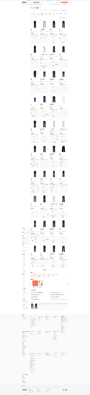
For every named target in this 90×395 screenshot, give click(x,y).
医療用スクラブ (24, 353)
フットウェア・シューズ (63, 353)
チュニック (31, 357)
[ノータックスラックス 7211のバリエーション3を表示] (53, 204)
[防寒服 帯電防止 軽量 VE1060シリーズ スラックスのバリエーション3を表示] (53, 129)
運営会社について (30, 389)
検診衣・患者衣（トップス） (33, 358)
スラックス (31, 332)
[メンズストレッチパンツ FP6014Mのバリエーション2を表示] (52, 79)
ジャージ (39, 353)
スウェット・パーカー (40, 316)
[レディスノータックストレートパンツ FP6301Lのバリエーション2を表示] (42, 229)
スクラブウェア (24, 354)
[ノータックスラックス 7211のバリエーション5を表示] (56, 204)
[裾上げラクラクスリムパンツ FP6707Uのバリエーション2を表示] (42, 79)
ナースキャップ (32, 370)
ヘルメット (23, 344)
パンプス (62, 354)
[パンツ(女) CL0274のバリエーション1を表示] (50, 29)
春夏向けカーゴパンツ (63, 326)
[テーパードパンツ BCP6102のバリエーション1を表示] (31, 154)
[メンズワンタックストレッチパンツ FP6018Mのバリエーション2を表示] (42, 129)
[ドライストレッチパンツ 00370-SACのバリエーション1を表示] (41, 29)
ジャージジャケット (40, 354)
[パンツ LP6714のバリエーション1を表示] (50, 179)
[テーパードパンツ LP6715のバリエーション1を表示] (31, 254)
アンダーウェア (24, 340)
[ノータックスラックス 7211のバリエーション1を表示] (50, 204)
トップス (31, 316)
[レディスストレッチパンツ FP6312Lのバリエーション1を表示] (60, 204)
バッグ (23, 375)
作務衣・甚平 (46, 353)
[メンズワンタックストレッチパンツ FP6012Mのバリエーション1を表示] (50, 229)
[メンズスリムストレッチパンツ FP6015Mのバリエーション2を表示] (52, 154)
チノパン (31, 333)
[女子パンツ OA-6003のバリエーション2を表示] (42, 154)
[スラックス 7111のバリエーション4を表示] (64, 129)
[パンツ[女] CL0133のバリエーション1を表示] (60, 29)
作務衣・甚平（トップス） (49, 354)
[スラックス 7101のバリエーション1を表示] (41, 54)
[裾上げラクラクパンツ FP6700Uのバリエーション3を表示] (62, 79)
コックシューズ (63, 332)
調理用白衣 (39, 333)
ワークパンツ (23, 339)
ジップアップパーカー (40, 318)
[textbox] (47, 2)
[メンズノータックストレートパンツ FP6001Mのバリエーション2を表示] (52, 54)
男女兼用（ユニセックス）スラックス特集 (52, 274)
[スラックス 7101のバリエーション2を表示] (42, 54)
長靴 (22, 343)
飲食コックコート (40, 331)
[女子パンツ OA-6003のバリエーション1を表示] (41, 154)
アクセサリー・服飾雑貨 (25, 374)
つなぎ (62, 324)
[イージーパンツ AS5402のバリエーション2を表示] (42, 204)
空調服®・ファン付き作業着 (64, 317)
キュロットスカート (55, 356)
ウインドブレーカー (24, 317)
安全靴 (23, 342)
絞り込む (26, 233)
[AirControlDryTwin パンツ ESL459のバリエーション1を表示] (31, 229)
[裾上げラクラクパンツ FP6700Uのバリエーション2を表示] (61, 79)
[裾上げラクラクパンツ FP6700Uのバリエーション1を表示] (60, 79)
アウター (23, 316)
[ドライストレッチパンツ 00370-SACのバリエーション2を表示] (42, 29)
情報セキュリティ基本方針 (31, 391)
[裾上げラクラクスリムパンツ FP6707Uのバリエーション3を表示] (43, 79)
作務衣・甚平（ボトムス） (49, 355)
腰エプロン (47, 318)
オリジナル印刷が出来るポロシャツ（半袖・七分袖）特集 (38, 274)
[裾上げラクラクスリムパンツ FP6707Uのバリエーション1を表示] (41, 79)
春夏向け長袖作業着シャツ (64, 319)
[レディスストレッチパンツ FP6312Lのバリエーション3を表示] (62, 204)
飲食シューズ (62, 331)
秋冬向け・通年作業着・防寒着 (25, 331)
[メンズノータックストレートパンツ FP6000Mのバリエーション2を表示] (42, 104)
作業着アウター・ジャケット (64, 318)
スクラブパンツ (24, 355)
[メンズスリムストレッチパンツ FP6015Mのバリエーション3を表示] (53, 154)
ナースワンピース (32, 371)
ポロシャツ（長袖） (32, 318)
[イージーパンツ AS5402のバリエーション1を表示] (41, 204)
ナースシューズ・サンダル (33, 369)
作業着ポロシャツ (32, 326)
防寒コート (23, 332)
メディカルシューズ (32, 368)
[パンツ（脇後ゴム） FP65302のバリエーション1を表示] (31, 104)
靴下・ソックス (63, 355)
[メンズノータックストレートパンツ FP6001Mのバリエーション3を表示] (53, 54)
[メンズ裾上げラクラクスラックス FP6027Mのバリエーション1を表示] (50, 104)
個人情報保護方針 (38, 390)
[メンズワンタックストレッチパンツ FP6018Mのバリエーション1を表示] (41, 129)
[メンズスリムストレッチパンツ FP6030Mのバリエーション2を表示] (42, 179)
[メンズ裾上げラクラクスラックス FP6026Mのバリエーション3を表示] (62, 254)
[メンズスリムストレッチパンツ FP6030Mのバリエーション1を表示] (41, 179)
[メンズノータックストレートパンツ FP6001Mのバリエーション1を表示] (50, 54)
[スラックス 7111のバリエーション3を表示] (62, 129)
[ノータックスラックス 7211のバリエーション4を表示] (54, 204)
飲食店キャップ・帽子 (55, 331)
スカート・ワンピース (55, 353)
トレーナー (39, 319)
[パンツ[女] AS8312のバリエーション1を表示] (31, 54)
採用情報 (38, 389)
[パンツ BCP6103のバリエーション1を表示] (41, 254)
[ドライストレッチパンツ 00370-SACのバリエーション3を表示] (43, 29)
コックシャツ (39, 332)
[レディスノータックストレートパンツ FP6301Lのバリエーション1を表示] (41, 229)
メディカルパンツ (32, 359)
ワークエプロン (24, 341)
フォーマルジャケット (24, 318)
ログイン (63, 2)
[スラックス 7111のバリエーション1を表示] (60, 129)
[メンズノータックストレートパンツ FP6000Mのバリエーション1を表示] (41, 104)
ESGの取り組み (29, 392)
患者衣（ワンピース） (32, 361)
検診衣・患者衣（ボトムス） (33, 360)
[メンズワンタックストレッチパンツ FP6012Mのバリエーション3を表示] (53, 229)
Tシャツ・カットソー (32, 317)
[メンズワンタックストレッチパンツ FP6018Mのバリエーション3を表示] (43, 129)
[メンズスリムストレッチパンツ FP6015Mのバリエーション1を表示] (50, 154)
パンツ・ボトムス (32, 331)
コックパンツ (47, 332)
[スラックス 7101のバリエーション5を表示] (46, 54)
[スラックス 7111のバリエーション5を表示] (65, 129)
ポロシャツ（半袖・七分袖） (33, 319)
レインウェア (23, 333)
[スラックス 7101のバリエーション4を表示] (45, 54)
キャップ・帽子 (55, 316)
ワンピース (54, 355)
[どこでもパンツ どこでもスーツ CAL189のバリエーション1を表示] (31, 179)
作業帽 (23, 350)
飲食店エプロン (47, 316)
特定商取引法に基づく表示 (31, 390)
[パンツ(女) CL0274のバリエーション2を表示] (52, 29)
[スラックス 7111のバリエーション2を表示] (61, 129)
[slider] (28, 232)
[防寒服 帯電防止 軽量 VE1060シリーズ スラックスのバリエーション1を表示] (50, 129)
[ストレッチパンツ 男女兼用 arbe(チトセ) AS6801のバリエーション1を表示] (31, 29)
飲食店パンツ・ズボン (47, 331)
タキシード (23, 319)
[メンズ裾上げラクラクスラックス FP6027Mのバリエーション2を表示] (52, 104)
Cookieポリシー (38, 391)
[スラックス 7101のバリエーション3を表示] (43, 54)
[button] (23, 4)
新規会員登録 (66, 2)
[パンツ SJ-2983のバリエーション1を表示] (60, 54)
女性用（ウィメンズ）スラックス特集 (35, 275)
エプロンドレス (47, 319)
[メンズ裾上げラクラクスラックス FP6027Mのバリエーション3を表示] (53, 104)
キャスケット (54, 333)
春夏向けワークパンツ (63, 329)
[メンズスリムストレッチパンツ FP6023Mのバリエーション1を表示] (50, 254)
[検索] (54, 2)
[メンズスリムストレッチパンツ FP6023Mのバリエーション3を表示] (53, 254)
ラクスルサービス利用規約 (48, 389)
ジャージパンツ (39, 355)
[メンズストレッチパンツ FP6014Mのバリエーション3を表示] (53, 79)
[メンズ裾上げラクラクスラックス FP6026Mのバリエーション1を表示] (60, 254)
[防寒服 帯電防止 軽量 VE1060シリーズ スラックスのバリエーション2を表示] (52, 129)
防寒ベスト (23, 351)
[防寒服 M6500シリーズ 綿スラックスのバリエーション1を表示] (31, 79)
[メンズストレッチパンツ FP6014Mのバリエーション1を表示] (50, 79)
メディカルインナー (32, 372)
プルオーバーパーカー (40, 317)
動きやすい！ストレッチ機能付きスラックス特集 (48, 275)
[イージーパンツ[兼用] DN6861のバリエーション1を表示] (60, 229)
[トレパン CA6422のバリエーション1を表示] (60, 104)
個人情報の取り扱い (47, 390)
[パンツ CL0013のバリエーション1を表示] (31, 129)
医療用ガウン (31, 362)
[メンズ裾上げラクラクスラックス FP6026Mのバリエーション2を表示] (61, 254)
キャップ (54, 317)
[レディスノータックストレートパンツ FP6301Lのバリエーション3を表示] (43, 229)
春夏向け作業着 (62, 316)
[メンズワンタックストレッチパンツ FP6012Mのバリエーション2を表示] (52, 229)
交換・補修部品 (24, 382)
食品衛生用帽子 (55, 339)
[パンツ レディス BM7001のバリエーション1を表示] (60, 179)
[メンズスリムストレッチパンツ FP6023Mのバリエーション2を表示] (52, 254)
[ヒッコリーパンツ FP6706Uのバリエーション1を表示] (31, 204)
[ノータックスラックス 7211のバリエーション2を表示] (52, 204)
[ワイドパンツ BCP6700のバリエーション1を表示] (60, 154)
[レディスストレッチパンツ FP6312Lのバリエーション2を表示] (61, 204)
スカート (54, 354)
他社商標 (46, 391)
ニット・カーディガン (32, 325)
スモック (62, 325)
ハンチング (54, 332)
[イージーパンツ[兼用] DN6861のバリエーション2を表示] (61, 229)
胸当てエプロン (47, 317)
